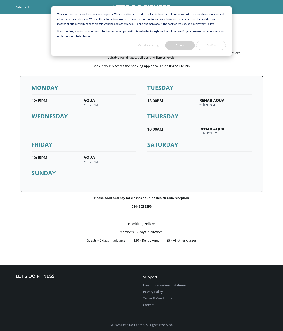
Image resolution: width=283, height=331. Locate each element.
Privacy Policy (153, 292)
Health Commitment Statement (166, 285)
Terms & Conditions (157, 298)
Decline (211, 45)
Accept (180, 45)
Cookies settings (149, 45)
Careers (148, 305)
